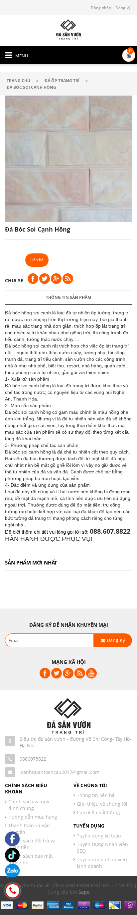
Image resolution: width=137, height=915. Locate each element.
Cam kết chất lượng (98, 812)
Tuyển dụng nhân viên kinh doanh (102, 862)
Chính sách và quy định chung (28, 804)
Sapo (83, 892)
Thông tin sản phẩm (68, 297)
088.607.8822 (110, 531)
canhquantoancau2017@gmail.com (60, 772)
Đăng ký (122, 8)
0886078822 (33, 759)
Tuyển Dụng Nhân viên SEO (102, 847)
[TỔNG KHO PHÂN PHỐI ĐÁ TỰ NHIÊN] (68, 29)
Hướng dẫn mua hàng (32, 817)
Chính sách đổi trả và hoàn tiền (32, 843)
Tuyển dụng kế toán (99, 836)
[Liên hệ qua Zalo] (12, 871)
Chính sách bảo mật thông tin (30, 859)
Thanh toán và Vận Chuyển (29, 828)
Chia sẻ (14, 280)
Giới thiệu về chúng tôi (102, 804)
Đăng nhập (101, 8)
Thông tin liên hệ (96, 795)
